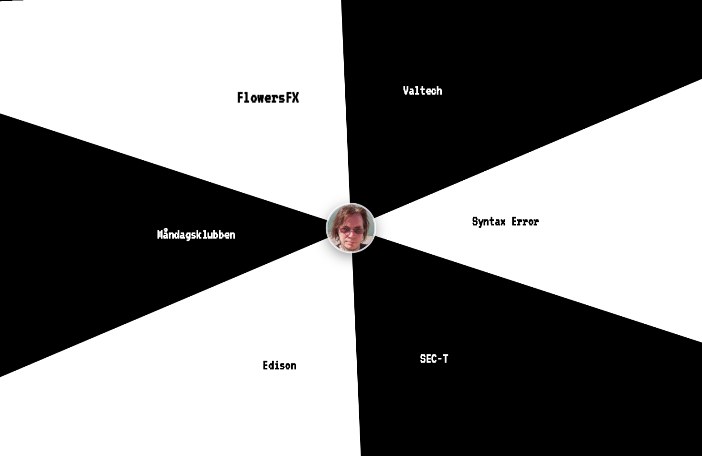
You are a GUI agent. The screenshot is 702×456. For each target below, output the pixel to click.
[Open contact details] (351, 228)
